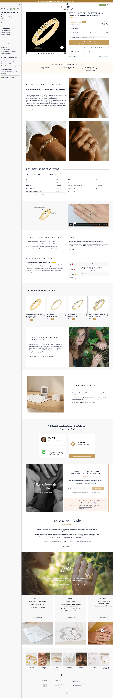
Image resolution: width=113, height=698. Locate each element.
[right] (62, 47)
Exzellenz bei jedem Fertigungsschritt (42, 174)
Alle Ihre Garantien (6, 60)
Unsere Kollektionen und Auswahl (9, 62)
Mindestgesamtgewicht (75, 185)
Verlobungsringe (5, 30)
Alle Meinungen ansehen (75, 278)
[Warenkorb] (11, 9)
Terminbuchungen (6, 69)
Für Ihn (3, 42)
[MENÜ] (19, 5)
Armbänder (4, 21)
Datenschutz (74, 675)
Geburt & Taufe (5, 44)
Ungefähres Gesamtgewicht (33, 191)
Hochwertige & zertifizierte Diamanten (77, 192)
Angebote (4, 47)
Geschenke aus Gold (7, 38)
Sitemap (67, 675)
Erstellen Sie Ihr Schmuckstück (8, 64)
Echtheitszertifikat (74, 56)
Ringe (2, 15)
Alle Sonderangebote (6, 49)
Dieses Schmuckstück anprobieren (89, 47)
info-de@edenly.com (59, 684)
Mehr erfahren (66, 546)
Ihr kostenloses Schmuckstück (8, 52)
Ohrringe (3, 19)
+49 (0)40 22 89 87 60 (83, 444)
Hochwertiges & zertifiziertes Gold (34, 195)
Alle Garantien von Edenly (102, 56)
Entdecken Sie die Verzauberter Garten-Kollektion (41, 356)
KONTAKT (59, 675)
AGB (63, 675)
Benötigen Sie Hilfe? (9, 77)
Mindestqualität (30, 188)
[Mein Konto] (8, 9)
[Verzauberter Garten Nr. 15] (46, 32)
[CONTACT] (59, 687)
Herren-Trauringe (5, 34)
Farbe (27, 185)
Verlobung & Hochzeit (8, 28)
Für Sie (3, 40)
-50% (83, 22)
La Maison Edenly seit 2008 (9, 57)
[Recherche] (2, 9)
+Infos (99, 492)
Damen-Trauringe (5, 32)
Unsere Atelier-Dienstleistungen (9, 66)
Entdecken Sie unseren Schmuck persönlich (9, 72)
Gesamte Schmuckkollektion (9, 12)
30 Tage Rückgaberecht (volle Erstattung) (80, 52)
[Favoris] (5, 9)
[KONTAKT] (14, 9)
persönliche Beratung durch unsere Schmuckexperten (91, 69)
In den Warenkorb (89, 42)
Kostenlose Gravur (94, 32)
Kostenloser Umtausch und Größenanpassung (81, 54)
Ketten (2, 23)
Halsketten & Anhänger (7, 17)
